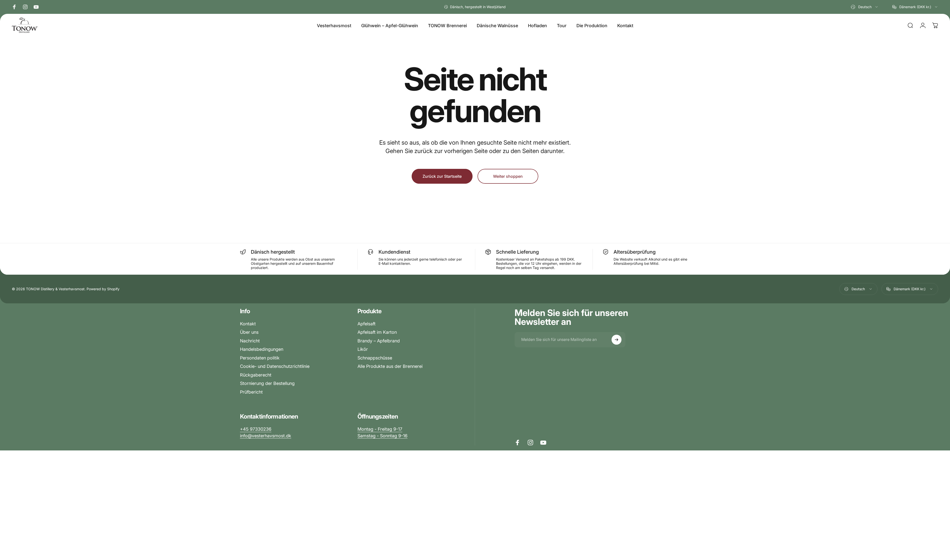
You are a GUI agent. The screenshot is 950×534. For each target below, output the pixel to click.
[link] (379, 429)
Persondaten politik (260, 357)
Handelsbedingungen (261, 349)
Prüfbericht (251, 392)
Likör (362, 349)
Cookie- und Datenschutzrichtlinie (274, 366)
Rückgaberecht (255, 375)
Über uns (249, 332)
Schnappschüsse (374, 357)
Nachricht (250, 340)
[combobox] (865, 7)
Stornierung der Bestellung (267, 383)
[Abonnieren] (616, 340)
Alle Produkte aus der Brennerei (390, 366)
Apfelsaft (366, 323)
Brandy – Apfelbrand (378, 340)
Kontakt (248, 323)
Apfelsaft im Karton (377, 332)
